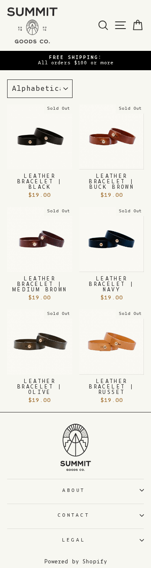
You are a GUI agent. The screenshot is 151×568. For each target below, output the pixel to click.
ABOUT (73, 490)
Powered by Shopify (75, 562)
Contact (73, 515)
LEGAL (74, 540)
